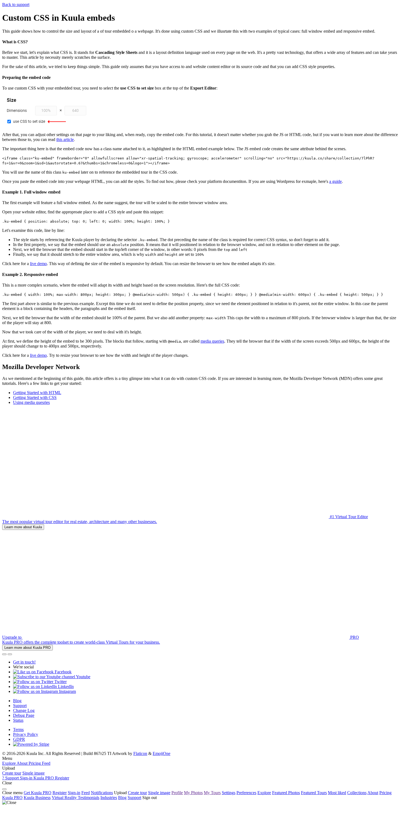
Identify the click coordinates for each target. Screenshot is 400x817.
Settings (228, 792)
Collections (357, 792)
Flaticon (140, 753)
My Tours (212, 792)
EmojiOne (161, 753)
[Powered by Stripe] (31, 744)
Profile (177, 792)
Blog (17, 700)
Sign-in (74, 792)
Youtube (82, 676)
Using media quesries (31, 402)
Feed (85, 792)
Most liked (337, 792)
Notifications (102, 792)
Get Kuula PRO (37, 792)
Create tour (11, 773)
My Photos (193, 792)
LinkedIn (65, 686)
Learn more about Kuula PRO (27, 648)
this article (65, 139)
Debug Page (23, 715)
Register (60, 792)
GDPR (19, 739)
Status (18, 720)
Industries (108, 797)
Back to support (15, 4)
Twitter (60, 681)
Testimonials (88, 797)
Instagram (67, 691)
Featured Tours (314, 792)
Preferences (246, 792)
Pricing (385, 792)
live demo (38, 263)
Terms (18, 729)
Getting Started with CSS (35, 397)
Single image (33, 773)
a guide (335, 181)
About (372, 792)
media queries (212, 341)
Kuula (12, 797)
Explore (264, 792)
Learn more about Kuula (23, 527)
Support (20, 705)
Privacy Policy (25, 734)
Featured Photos (286, 792)
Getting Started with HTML (37, 392)
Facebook (63, 671)
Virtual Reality (65, 797)
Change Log (24, 710)
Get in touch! (24, 662)
